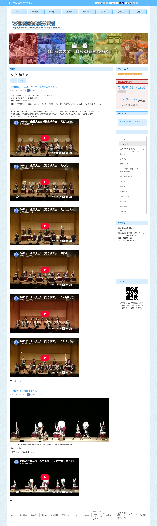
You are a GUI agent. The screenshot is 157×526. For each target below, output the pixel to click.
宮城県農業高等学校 (23, 3)
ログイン (145, 3)
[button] (36, 11)
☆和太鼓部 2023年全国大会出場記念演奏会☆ (33, 86)
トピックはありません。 (129, 99)
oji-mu (32, 90)
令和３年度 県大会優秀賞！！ (25, 390)
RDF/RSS (122, 92)
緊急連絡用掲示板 (132, 87)
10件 (22, 80)
